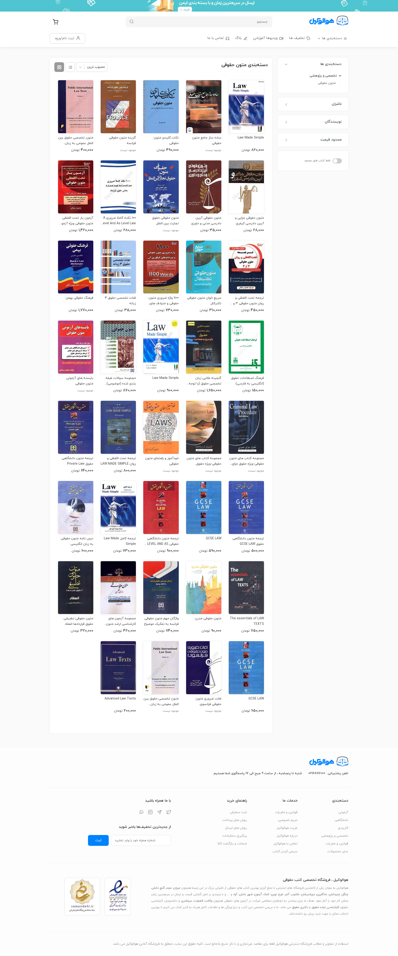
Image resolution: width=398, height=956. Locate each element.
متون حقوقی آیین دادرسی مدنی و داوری (206, 221)
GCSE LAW (213, 538)
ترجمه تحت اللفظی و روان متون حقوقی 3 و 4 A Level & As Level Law (247, 301)
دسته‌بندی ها (332, 38)
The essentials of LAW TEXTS (247, 621)
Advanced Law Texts (120, 698)
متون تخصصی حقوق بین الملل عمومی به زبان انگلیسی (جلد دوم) (161, 701)
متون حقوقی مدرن (208, 618)
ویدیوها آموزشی (265, 38)
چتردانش (334, 894)
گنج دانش (158, 888)
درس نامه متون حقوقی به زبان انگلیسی (77, 541)
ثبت (98, 840)
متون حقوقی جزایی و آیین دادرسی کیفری (249, 221)
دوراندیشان (308, 894)
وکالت (208, 901)
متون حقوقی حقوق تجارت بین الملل (165, 221)
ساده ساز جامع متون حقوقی (206, 140)
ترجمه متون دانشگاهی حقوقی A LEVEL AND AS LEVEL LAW (161, 541)
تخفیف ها (297, 38)
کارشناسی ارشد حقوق (325, 907)
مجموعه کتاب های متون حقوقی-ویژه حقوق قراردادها (204, 461)
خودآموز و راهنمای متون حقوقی (162, 461)
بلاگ (238, 38)
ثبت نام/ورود (64, 38)
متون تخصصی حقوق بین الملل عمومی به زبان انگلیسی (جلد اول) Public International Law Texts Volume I (75, 140)
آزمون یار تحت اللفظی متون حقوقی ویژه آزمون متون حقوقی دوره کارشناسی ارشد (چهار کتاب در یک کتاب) (76, 221)
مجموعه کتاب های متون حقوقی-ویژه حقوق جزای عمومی (246, 461)
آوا (235, 894)
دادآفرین (321, 894)
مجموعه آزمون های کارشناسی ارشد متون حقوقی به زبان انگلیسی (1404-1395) (119, 621)
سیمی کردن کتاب (285, 851)
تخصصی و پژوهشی (334, 836)
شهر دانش (246, 894)
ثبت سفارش (238, 812)
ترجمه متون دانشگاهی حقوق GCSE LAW (248, 541)
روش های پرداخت (234, 820)
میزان (176, 888)
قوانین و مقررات (337, 843)
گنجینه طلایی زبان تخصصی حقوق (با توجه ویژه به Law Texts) (205, 381)
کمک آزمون (261, 894)
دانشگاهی (341, 820)
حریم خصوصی (288, 820)
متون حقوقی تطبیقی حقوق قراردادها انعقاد (78, 621)
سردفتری (186, 901)
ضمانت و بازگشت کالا (232, 843)
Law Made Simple (251, 138)
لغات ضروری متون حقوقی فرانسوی (208, 701)
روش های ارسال (236, 828)
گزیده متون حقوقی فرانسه (122, 140)
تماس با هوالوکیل (285, 843)
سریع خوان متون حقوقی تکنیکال (204, 301)
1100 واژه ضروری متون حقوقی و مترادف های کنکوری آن (164, 301)
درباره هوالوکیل (287, 836)
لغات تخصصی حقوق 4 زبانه (120, 301)
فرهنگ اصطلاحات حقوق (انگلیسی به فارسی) (247, 381)
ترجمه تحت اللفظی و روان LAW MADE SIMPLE (118, 461)
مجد (169, 888)
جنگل (345, 894)
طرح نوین (277, 894)
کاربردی (343, 828)
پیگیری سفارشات (234, 836)
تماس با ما (215, 38)
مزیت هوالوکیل (287, 828)
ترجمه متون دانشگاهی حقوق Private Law (77, 461)
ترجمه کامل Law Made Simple (120, 541)
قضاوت (198, 901)
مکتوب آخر (292, 894)
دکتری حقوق (300, 907)
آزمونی (343, 812)
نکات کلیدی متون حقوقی (166, 140)
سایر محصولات (337, 851)
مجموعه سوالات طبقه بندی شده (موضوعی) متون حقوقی (120, 381)
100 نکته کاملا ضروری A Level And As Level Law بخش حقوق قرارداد (118, 221)
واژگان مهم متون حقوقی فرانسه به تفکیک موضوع (161, 621)
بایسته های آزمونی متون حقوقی (79, 381)
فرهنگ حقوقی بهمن (79, 298)
